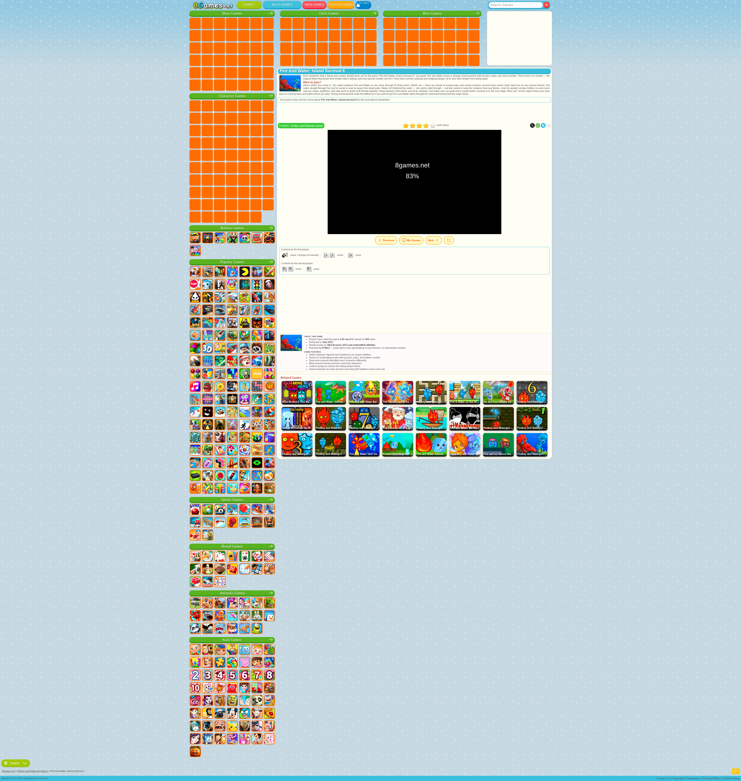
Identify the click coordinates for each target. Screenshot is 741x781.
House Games (346, 60)
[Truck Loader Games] (208, 298)
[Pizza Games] (269, 714)
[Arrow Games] (220, 489)
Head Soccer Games (243, 72)
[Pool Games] (220, 510)
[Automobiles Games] (208, 272)
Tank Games (231, 23)
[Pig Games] (195, 603)
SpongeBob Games (207, 106)
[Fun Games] (195, 752)
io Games (413, 35)
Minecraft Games (268, 23)
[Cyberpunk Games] (245, 323)
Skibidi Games (243, 192)
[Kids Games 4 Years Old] (220, 675)
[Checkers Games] (220, 569)
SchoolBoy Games (219, 180)
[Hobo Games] (208, 714)
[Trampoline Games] (245, 523)
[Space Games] (257, 298)
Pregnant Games (358, 35)
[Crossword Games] (208, 336)
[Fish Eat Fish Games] (232, 450)
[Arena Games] (269, 298)
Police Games (219, 48)
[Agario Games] (195, 285)
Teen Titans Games (231, 155)
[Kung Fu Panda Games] (257, 701)
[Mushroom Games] (269, 489)
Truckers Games (195, 85)
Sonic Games (255, 130)
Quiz (334, 23)
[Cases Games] (195, 476)
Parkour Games (219, 72)
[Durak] (195, 557)
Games (249, 4)
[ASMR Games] (208, 463)
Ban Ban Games (219, 192)
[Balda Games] (257, 425)
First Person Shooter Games (243, 60)
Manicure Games (298, 48)
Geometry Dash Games (474, 23)
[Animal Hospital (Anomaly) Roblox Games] (269, 238)
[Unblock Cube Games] (195, 336)
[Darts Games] (257, 523)
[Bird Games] (208, 629)
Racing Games (268, 35)
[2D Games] (220, 349)
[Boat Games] (257, 310)
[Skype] (543, 125)
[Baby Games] (195, 650)
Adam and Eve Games (255, 143)
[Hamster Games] (232, 629)
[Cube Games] (269, 323)
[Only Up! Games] (208, 438)
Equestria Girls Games (298, 23)
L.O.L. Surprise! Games (358, 60)
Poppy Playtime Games (243, 217)
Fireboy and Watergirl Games (310, 23)
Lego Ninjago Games (243, 106)
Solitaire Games (461, 35)
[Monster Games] (245, 399)
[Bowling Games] (195, 510)
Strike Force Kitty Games (195, 143)
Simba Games (268, 180)
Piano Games (298, 60)
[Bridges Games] (232, 463)
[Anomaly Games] (257, 463)
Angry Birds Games (268, 118)
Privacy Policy (711, 778)
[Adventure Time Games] (269, 701)
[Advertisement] (519, 38)
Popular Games (232, 261)
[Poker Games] (257, 557)
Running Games (255, 60)
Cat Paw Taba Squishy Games (322, 60)
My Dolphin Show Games (207, 130)
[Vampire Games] (220, 438)
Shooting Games (268, 60)
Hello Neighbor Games (207, 180)
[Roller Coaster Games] (195, 399)
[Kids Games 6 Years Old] (245, 675)
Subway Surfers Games (255, 118)
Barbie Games (322, 23)
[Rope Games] (257, 476)
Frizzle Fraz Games (231, 143)
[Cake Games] (208, 387)
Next (431, 240)
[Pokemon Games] (232, 726)
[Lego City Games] (195, 323)
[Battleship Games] (208, 323)
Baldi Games (243, 167)
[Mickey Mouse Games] (232, 714)
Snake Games (461, 48)
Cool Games (401, 60)
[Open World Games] (220, 374)
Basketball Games (413, 60)
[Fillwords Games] (257, 387)
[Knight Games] (245, 438)
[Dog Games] (257, 603)
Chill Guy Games (255, 204)
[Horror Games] (208, 412)
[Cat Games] (208, 603)
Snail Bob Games (268, 106)
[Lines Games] (195, 374)
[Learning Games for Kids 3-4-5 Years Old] (232, 650)
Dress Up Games (310, 35)
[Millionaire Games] (208, 399)
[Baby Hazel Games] (257, 650)
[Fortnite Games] (232, 323)
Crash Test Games (231, 85)
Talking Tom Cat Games (231, 106)
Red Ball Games (195, 118)
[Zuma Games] (195, 349)
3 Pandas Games (219, 130)
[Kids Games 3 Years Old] (208, 675)
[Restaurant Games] (220, 739)
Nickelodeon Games (437, 60)
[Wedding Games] (269, 726)
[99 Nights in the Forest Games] (208, 238)
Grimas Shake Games (255, 192)
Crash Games (207, 35)
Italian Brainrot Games (219, 217)
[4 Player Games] (220, 272)
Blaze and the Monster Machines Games (243, 130)
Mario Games (207, 143)
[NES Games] (232, 399)
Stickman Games (231, 35)
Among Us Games (195, 167)
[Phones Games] (220, 450)
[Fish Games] (220, 616)
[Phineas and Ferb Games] (245, 701)
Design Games (370, 48)
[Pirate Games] (257, 349)
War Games (268, 72)
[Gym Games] (195, 535)
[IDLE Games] (245, 476)
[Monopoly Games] (208, 582)
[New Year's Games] (245, 361)
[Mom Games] (257, 739)
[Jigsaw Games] (220, 663)
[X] (532, 125)
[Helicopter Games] (195, 310)
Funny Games (401, 35)
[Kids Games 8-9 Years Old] (269, 675)
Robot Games (207, 48)
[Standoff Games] (245, 463)
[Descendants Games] (195, 739)
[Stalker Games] (208, 425)
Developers (693, 778)
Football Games (207, 23)
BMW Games (219, 85)
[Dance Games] (232, 739)
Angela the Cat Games (285, 35)
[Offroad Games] (208, 310)
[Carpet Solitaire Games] (195, 569)
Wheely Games (195, 106)
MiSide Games (268, 204)
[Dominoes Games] (269, 557)
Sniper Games (195, 48)
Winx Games (310, 60)
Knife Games (388, 48)
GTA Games (195, 60)
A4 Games (231, 167)
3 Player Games (388, 60)
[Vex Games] (245, 425)
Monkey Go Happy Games (207, 155)
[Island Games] (208, 450)
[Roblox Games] (195, 238)
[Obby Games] (220, 238)
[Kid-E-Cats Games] (220, 688)
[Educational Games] (220, 650)
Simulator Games (413, 23)
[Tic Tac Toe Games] (220, 582)
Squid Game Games (219, 167)
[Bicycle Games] (232, 510)
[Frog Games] (257, 629)
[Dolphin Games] (232, 616)
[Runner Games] (220, 399)
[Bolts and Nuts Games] (257, 450)
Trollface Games (207, 118)
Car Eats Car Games (268, 48)
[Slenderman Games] (269, 285)
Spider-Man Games (219, 143)
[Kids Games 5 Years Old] (232, 675)
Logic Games (437, 35)
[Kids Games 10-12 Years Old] (195, 688)
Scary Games (425, 35)
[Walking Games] (195, 412)
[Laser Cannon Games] (269, 349)
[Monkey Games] (245, 616)
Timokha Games (243, 204)
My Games (414, 240)
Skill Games (449, 23)
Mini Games (425, 48)
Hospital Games (285, 48)
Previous (388, 240)
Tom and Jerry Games (219, 155)
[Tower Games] (257, 412)
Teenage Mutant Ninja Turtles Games (268, 143)
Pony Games (285, 23)
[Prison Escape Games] (195, 463)
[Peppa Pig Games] (245, 663)
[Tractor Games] (232, 336)
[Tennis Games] (245, 510)
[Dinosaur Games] (269, 603)
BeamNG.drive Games (243, 85)
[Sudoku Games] (245, 569)
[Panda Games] (195, 629)
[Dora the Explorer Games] (257, 663)
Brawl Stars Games (207, 167)
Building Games (461, 60)
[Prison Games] (257, 489)
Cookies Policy (731, 778)
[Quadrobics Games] (269, 523)
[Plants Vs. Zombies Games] (245, 374)
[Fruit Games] (220, 476)
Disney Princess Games (334, 48)
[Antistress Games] (269, 399)
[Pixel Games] (245, 336)
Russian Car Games (207, 60)
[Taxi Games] (232, 310)
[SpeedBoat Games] (232, 349)
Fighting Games (255, 35)
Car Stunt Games (449, 48)
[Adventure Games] (245, 298)
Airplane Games (231, 72)
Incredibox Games (231, 204)
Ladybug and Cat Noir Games (219, 118)
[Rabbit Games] (220, 629)
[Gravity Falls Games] (257, 714)
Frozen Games (298, 35)
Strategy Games (219, 23)
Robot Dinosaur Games (231, 48)
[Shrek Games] (232, 701)
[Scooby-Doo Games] (220, 701)
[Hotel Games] (269, 463)
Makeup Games (322, 48)
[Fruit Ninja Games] (269, 272)
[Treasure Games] (269, 374)
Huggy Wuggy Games (268, 167)
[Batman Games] (208, 726)
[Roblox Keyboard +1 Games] (195, 251)
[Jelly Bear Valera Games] (232, 688)
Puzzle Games (474, 48)
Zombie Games (243, 23)
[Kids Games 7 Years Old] (257, 675)
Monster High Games (346, 23)
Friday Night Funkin (231, 192)
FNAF (255, 106)
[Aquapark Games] (232, 285)
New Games (314, 4)
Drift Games (219, 60)
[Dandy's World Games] (245, 238)
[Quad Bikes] (195, 425)
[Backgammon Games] (232, 569)
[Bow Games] (220, 298)
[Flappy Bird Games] (220, 412)
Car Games (195, 35)
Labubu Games (231, 217)
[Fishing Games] (220, 336)
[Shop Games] (245, 739)
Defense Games (425, 60)
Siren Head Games (268, 155)
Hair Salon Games (322, 35)
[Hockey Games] (195, 523)
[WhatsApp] (537, 125)
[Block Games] (208, 374)
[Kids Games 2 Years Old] (195, 675)
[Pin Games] (269, 476)
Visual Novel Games (370, 35)
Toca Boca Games (243, 180)
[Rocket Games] (257, 399)
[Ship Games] (220, 310)
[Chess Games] (208, 569)
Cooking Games (334, 60)
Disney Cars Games (231, 130)
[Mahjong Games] (208, 557)
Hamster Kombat (268, 192)
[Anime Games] (195, 726)
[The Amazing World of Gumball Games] (245, 714)
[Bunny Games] (257, 616)
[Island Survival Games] (208, 476)
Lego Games (243, 118)
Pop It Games (401, 48)
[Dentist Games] (220, 726)
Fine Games (413, 48)
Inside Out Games (195, 192)
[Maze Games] (195, 438)
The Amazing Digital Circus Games (195, 204)
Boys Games (282, 4)
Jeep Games (207, 72)
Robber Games (255, 48)
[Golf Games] (208, 510)
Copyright (678, 778)
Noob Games (195, 180)
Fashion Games (346, 48)
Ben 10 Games (243, 143)
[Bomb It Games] (208, 285)
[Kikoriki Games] (245, 650)
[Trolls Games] (195, 701)
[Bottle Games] (232, 476)
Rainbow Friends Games (231, 180)
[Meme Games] (232, 438)
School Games (449, 60)
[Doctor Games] (220, 323)
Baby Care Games (358, 48)
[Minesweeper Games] (257, 569)
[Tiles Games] (245, 450)
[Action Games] (195, 272)
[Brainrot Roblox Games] (257, 238)
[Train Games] (245, 310)
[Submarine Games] (269, 310)
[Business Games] (245, 387)
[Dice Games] (195, 582)
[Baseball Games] (208, 535)
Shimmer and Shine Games (195, 155)
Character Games (232, 95)
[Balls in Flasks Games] (195, 450)
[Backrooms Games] (220, 425)
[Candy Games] (232, 663)
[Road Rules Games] (257, 285)
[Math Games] (195, 663)
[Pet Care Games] (245, 603)
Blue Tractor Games (243, 155)
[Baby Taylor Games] (245, 688)
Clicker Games (449, 35)
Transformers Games (207, 204)
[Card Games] (220, 557)
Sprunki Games (219, 204)
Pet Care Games (370, 60)
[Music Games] (195, 387)
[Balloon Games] (257, 336)
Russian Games (474, 35)
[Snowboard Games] (257, 510)
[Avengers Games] (257, 726)
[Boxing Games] (232, 523)
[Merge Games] (257, 438)
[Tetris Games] (232, 374)
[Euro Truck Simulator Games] (232, 387)
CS (207, 85)
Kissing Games (334, 35)
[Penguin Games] (269, 616)
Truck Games (243, 35)
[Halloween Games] (257, 323)
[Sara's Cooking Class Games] (195, 714)
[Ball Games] (269, 387)
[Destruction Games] (220, 387)
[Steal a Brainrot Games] (232, 238)
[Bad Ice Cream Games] (195, 298)
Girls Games (401, 23)
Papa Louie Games (346, 35)
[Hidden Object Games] (269, 361)
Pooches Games (268, 130)
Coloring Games (370, 23)
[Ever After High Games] (208, 701)
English (14, 763)
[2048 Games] (257, 374)
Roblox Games (232, 227)
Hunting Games (195, 72)
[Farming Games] (232, 361)
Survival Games (243, 48)
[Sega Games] (208, 361)
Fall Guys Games (255, 155)
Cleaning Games (285, 60)
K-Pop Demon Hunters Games (255, 217)
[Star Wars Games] (220, 361)
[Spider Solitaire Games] (245, 557)
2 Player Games (341, 4)
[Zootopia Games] (269, 688)
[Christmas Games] (269, 650)
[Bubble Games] (269, 663)
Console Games (474, 60)
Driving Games (255, 72)
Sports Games (388, 35)
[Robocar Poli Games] (208, 739)
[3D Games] (208, 349)
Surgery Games (310, 48)
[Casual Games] (232, 425)
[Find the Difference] (257, 688)
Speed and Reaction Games (437, 48)
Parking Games (195, 23)
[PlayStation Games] (269, 425)
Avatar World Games (255, 180)
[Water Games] (232, 489)
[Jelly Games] (195, 489)
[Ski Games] (269, 510)
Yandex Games (461, 23)
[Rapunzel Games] (208, 663)
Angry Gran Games (231, 118)
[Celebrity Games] (269, 739)
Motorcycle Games (219, 35)
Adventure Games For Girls (358, 23)
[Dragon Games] (195, 616)
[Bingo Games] (269, 569)
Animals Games (232, 592)
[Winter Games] (245, 412)
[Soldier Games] (245, 349)
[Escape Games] (220, 285)
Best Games (432, 13)
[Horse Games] (220, 603)
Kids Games (425, 23)
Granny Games (255, 167)
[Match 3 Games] (257, 361)
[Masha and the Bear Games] (208, 650)
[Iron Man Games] (245, 726)
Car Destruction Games (255, 85)
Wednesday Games (207, 192)
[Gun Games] (195, 361)
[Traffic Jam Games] (208, 489)
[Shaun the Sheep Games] (220, 714)
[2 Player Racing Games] (232, 298)
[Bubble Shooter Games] (232, 272)
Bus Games (231, 60)
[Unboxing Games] (245, 489)
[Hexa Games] (220, 463)
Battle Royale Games (255, 23)
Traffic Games (268, 85)
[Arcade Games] (245, 272)
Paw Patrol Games (219, 106)
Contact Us (663, 778)
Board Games (232, 546)
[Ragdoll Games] (269, 450)
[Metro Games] (269, 336)
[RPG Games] (257, 272)
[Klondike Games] (232, 557)
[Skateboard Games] (208, 523)
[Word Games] (232, 412)
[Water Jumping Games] (220, 523)
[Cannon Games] (269, 412)
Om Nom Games (195, 130)
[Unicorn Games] (232, 603)
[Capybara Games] (245, 629)
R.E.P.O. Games (207, 217)
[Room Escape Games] (245, 285)
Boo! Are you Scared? (195, 217)
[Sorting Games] (269, 438)
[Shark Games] (208, 616)
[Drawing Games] (208, 688)
